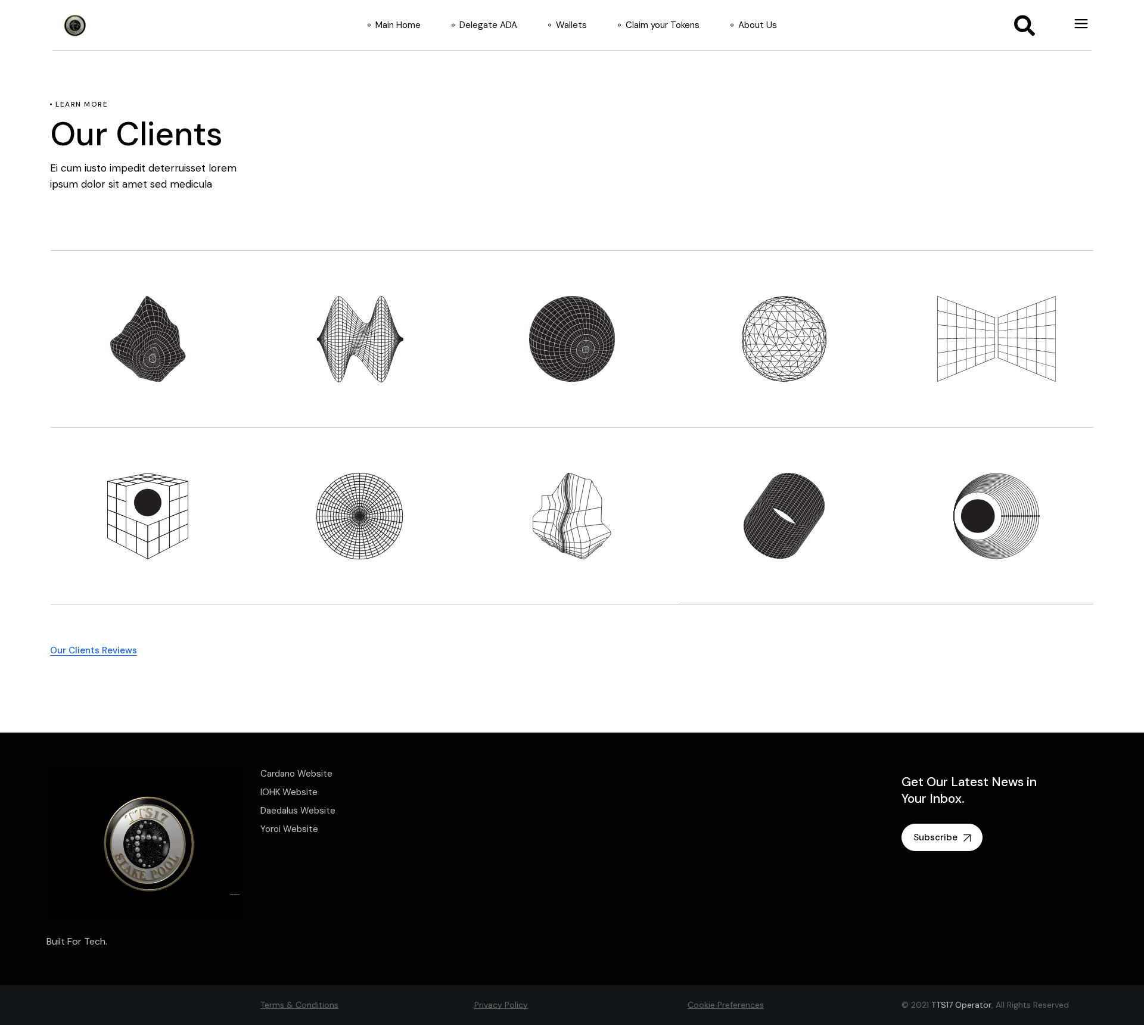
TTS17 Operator (961, 1004)
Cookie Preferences (726, 1004)
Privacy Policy (501, 1004)
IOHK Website (289, 792)
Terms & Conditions (299, 1004)
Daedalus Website (297, 811)
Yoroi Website (289, 829)
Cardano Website (296, 774)
